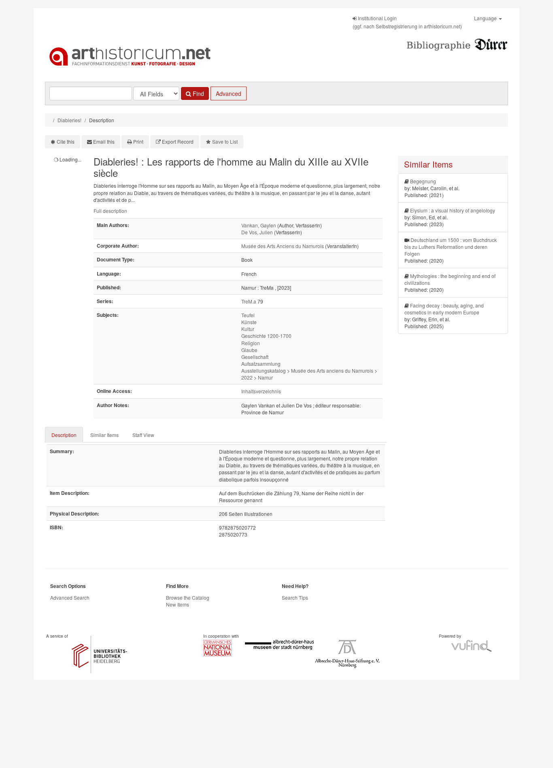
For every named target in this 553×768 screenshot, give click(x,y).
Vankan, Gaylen (258, 225)
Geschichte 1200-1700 (266, 335)
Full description (110, 210)
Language (486, 18)
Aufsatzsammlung (261, 363)
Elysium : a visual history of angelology (452, 210)
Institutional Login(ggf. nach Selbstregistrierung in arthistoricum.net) (407, 22)
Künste (249, 321)
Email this (104, 141)
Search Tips (295, 597)
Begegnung (423, 181)
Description (64, 434)
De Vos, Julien (257, 232)
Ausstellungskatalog (263, 370)
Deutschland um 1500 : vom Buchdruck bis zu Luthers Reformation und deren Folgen (450, 246)
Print (138, 141)
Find (197, 93)
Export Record (178, 141)
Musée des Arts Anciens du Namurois (282, 245)
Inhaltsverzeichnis (261, 391)
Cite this (65, 141)
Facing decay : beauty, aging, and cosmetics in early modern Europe (444, 309)
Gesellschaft (254, 356)
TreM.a (248, 301)
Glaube (249, 349)
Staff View (143, 434)
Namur (265, 377)
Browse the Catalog (187, 597)
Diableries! (69, 120)
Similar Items (104, 434)
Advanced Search (69, 597)
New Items (177, 604)
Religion (250, 342)
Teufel (248, 315)
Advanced (228, 93)
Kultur (247, 328)
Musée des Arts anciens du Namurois (332, 370)
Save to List (225, 141)
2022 (247, 377)
